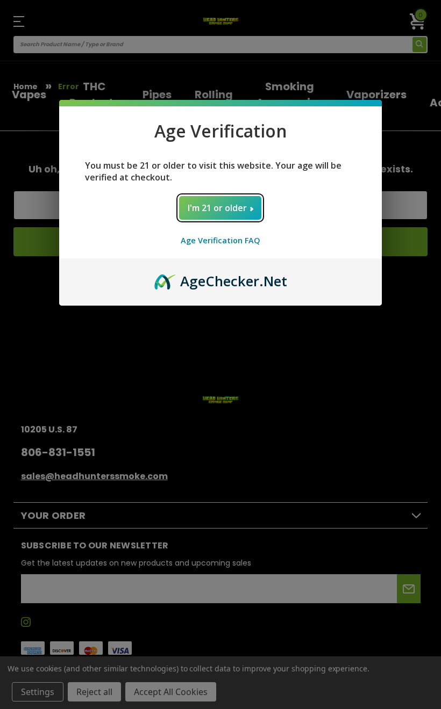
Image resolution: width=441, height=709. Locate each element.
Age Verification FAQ (220, 240)
